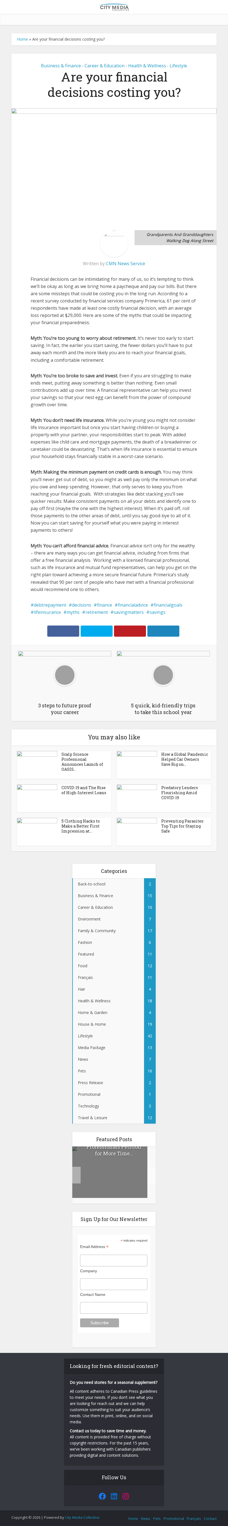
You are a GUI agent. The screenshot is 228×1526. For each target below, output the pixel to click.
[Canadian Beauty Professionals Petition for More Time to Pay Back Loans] (109, 1172)
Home (22, 39)
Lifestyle (178, 66)
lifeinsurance (47, 612)
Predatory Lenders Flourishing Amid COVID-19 (179, 792)
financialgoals (168, 605)
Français (194, 1518)
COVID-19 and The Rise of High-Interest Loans (83, 790)
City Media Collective (82, 1517)
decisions (81, 605)
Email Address (94, 1246)
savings (157, 612)
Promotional (173, 1518)
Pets (157, 1518)
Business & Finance (61, 66)
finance (104, 605)
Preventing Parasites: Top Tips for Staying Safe (182, 826)
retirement (96, 612)
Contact (210, 1518)
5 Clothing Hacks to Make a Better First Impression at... (80, 826)
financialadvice (133, 605)
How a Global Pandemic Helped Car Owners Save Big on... (184, 759)
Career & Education (105, 66)
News (145, 1518)
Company (88, 1271)
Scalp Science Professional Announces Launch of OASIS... (82, 762)
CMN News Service (125, 263)
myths (73, 612)
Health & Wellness (147, 66)
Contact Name (92, 1294)
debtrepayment (50, 605)
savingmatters (129, 612)
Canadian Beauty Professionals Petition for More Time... (114, 1147)
